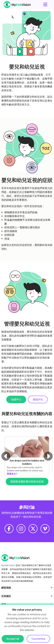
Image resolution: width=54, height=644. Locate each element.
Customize (38, 639)
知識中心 (16, 399)
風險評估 (38, 399)
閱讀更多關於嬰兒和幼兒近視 (27, 481)
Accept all (12, 639)
